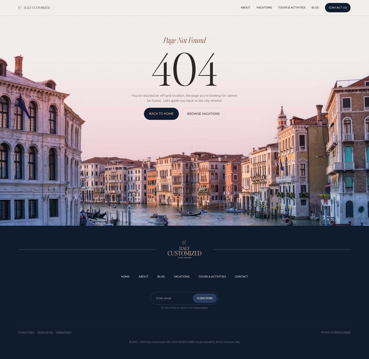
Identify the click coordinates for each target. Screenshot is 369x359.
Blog (315, 7)
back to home (161, 113)
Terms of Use (45, 332)
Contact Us (338, 7)
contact (241, 276)
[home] (34, 7)
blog (161, 276)
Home (125, 276)
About (245, 7)
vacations (181, 276)
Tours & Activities (291, 7)
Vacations (264, 7)
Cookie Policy (63, 332)
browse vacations (203, 114)
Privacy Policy (201, 307)
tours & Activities (212, 276)
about (143, 276)
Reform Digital (342, 332)
